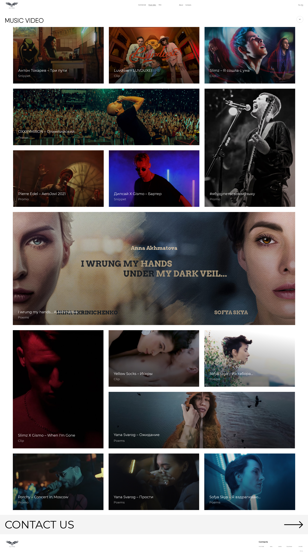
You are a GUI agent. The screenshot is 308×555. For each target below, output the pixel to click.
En (302, 5)
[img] (249, 482)
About (181, 5)
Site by (301, 550)
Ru (299, 5)
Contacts (188, 5)
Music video (152, 5)
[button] (154, 524)
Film (160, 5)
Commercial (142, 5)
